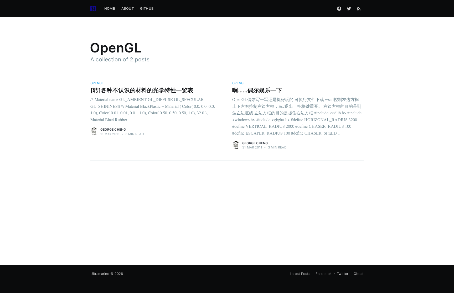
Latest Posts (300, 273)
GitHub (147, 8)
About (127, 8)
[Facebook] (339, 8)
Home (109, 8)
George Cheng (113, 129)
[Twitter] (349, 8)
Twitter (342, 273)
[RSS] (359, 8)
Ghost (359, 273)
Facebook (324, 273)
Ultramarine (99, 273)
